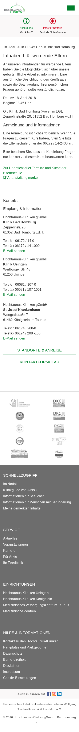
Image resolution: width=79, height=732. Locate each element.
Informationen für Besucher (23, 496)
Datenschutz (12, 653)
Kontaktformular (39, 362)
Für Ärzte (10, 556)
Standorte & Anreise (39, 350)
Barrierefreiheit (14, 659)
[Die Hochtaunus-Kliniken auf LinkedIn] (59, 694)
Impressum (11, 672)
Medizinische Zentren (19, 611)
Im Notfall (10, 484)
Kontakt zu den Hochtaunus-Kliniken (30, 641)
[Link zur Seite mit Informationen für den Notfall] (53, 23)
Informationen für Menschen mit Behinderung (37, 502)
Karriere (9, 550)
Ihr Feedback (13, 563)
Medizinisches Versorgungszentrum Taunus (36, 605)
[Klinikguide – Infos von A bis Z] (26, 23)
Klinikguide (26, 28)
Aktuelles (10, 538)
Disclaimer (11, 665)
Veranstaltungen (15, 544)
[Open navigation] (70, 8)
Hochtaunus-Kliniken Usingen (26, 593)
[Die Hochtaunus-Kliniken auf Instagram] (54, 694)
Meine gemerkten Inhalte (21, 508)
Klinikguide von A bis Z (20, 490)
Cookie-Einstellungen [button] (19, 678)
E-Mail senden (14, 251)
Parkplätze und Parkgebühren (25, 647)
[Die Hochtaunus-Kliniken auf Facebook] (49, 694)
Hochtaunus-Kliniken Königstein (27, 599)
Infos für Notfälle (52, 28)
